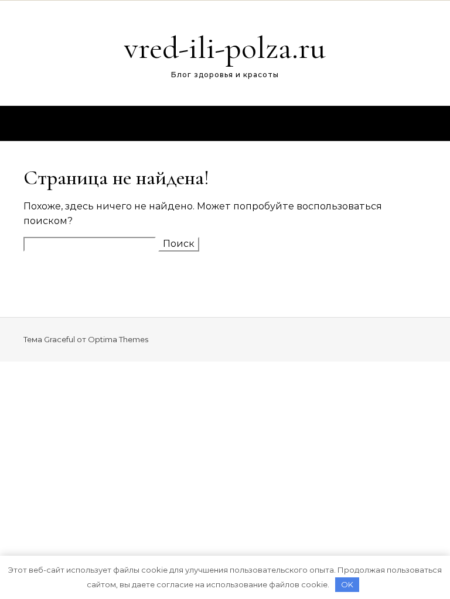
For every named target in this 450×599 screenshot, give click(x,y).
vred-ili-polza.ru (225, 48)
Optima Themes (118, 339)
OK (347, 584)
